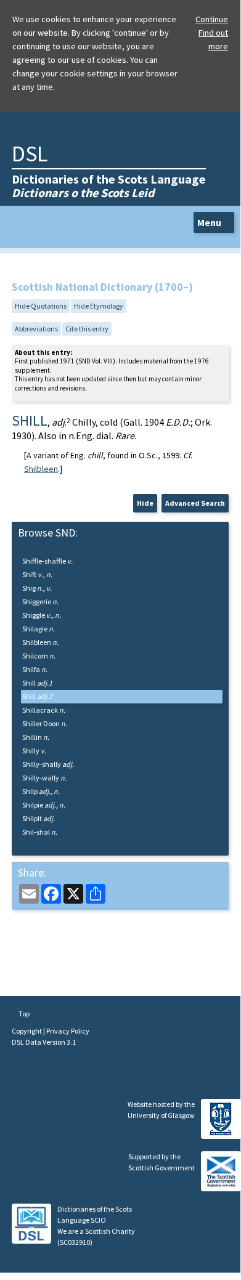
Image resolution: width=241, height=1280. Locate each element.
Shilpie (43, 804)
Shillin (35, 737)
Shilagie (38, 628)
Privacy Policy (67, 1030)
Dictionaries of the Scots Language (109, 185)
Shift (37, 574)
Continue (211, 19)
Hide (145, 503)
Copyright (27, 1030)
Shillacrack (43, 710)
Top (23, 1013)
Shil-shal (39, 831)
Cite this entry (86, 328)
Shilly (34, 750)
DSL (29, 154)
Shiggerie (40, 601)
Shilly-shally (48, 764)
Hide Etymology (98, 305)
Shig (37, 588)
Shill (37, 682)
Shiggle (41, 615)
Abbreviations (36, 328)
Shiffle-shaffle (47, 560)
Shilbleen (41, 468)
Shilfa (34, 669)
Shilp (41, 791)
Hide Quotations (41, 305)
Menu (210, 222)
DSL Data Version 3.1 (44, 1042)
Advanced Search (195, 503)
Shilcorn (38, 655)
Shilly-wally (44, 777)
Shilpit (38, 818)
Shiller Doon (44, 723)
